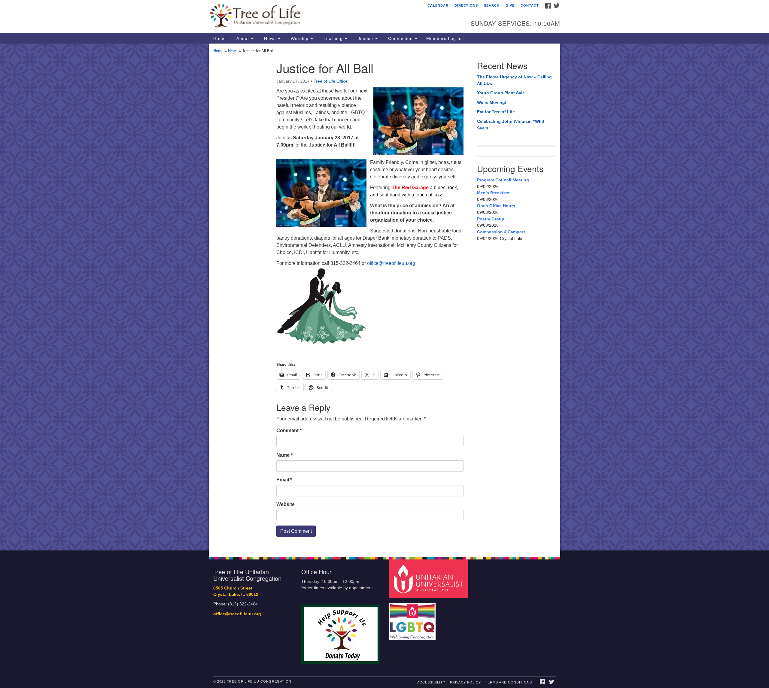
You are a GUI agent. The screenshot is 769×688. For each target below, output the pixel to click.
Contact (530, 5)
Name (284, 455)
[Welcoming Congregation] (413, 619)
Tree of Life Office (331, 81)
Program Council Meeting (503, 179)
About (243, 38)
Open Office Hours (496, 205)
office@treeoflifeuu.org (391, 263)
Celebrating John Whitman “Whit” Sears (511, 124)
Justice (365, 38)
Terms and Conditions (508, 682)
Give (510, 5)
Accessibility (431, 682)
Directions (466, 5)
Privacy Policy (465, 682)
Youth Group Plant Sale (501, 92)
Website (285, 504)
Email (284, 479)
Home (219, 38)
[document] (384, 297)
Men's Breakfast (493, 192)
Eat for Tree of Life (496, 111)
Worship (299, 38)
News (270, 38)
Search (492, 5)
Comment (289, 430)
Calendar (437, 5)
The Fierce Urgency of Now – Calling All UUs (514, 80)
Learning (333, 38)
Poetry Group (490, 219)
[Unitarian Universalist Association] (429, 578)
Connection (400, 38)
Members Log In (444, 38)
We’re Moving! (491, 102)
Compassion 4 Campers (501, 231)
